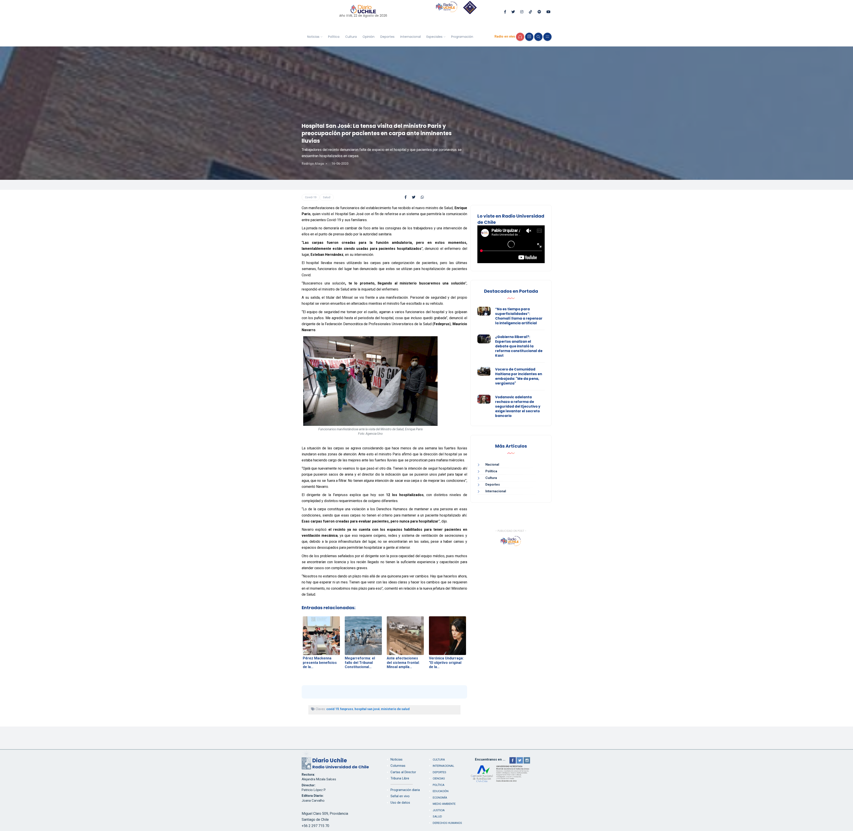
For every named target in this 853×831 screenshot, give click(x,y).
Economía (440, 797)
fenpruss (346, 709)
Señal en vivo (400, 796)
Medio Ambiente (444, 803)
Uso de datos (400, 803)
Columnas (398, 766)
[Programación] (529, 37)
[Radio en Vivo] (520, 37)
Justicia (439, 810)
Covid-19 (310, 197)
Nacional (492, 465)
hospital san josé (367, 709)
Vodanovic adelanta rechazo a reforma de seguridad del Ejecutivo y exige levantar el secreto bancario (517, 406)
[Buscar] (538, 37)
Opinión (369, 36)
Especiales (434, 36)
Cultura (351, 36)
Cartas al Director (403, 772)
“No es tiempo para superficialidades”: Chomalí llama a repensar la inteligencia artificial (518, 316)
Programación (462, 36)
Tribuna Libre (400, 778)
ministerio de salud (395, 709)
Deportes (387, 36)
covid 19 (332, 709)
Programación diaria (405, 790)
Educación (440, 791)
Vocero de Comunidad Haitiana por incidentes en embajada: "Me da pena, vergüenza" (518, 376)
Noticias (313, 36)
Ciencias (439, 778)
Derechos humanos (447, 823)
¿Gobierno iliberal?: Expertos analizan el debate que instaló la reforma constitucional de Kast (518, 346)
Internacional (410, 36)
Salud (326, 197)
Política (333, 36)
